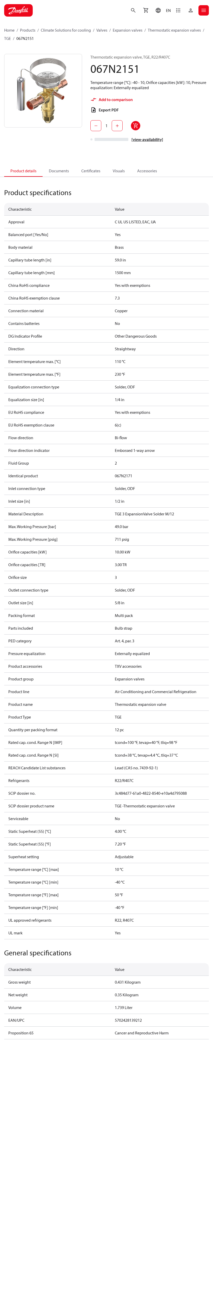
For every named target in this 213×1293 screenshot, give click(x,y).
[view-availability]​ (147, 139)
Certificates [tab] (90, 170)
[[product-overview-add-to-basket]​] (135, 125)
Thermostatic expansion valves (174, 30)
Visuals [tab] (119, 170)
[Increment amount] (117, 125)
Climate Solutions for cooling (66, 30)
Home (9, 30)
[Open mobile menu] (203, 10)
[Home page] (18, 10)
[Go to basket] (145, 10)
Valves (101, 30)
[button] (161, 10)
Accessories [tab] (147, 170)
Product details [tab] (23, 170)
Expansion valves (127, 30)
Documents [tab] (59, 170)
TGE (7, 38)
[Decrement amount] (95, 125)
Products (27, 30)
